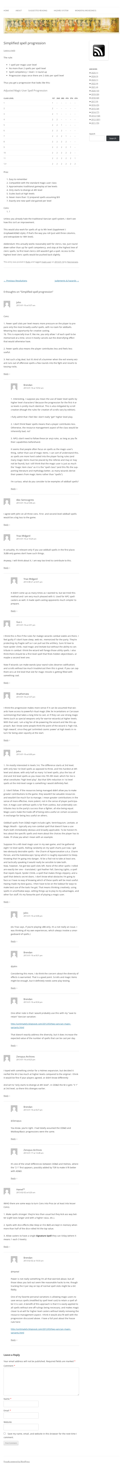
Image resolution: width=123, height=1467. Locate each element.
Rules (28, 262)
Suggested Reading (37, 10)
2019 (95, 94)
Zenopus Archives (25, 1056)
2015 (95, 108)
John (18, 302)
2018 (95, 98)
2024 (94, 76)
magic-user (46, 262)
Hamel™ (20, 1189)
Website (8, 1422)
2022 (94, 83)
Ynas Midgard (23, 535)
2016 (95, 105)
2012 (95, 119)
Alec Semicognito (25, 499)
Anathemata (22, 693)
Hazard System (61, 10)
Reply (6, 373)
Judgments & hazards (67, 280)
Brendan (28, 384)
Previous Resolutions (15, 280)
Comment (9, 1365)
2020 (95, 90)
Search (92, 133)
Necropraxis (72, 262)
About (19, 10)
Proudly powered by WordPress (17, 1461)
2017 (94, 101)
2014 (95, 112)
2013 (95, 115)
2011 (95, 123)
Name (7, 1398)
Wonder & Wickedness (85, 10)
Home (6, 10)
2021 (94, 87)
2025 (94, 72)
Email (7, 1410)
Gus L (19, 621)
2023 (94, 80)
